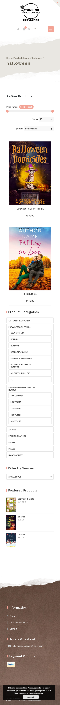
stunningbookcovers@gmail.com (28, 646)
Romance (15, 345)
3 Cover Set (16, 408)
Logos (11, 442)
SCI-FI (13, 379)
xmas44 (21, 516)
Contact (13, 628)
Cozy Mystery (17, 333)
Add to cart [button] (27, 215)
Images (11, 449)
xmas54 (21, 534)
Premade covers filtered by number (21, 388)
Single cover (14, 477)
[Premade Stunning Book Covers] (30, 12)
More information (36, 693)
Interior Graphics (17, 436)
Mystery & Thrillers (20, 373)
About (12, 615)
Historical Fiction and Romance (21, 365)
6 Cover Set (16, 421)
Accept (30, 697)
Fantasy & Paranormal (22, 358)
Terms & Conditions (19, 622)
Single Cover (17, 395)
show (35, 29)
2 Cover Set (16, 402)
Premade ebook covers (19, 327)
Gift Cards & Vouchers (19, 320)
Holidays (15, 339)
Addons (12, 429)
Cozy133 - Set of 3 (26, 499)
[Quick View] (37, 215)
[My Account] (18, 29)
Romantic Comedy (19, 352)
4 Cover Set (16, 415)
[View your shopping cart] (24, 29)
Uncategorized (15, 455)
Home (9, 58)
